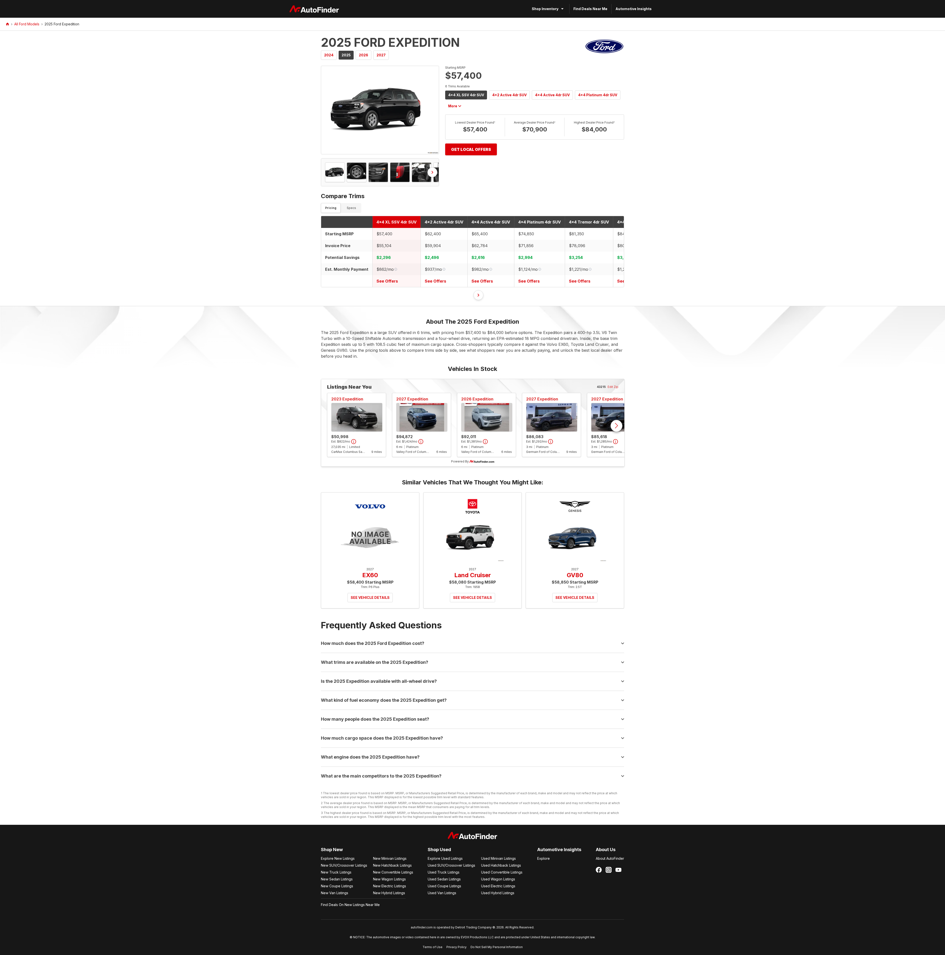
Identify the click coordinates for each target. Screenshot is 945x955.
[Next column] (478, 295)
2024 (328, 55)
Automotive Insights (633, 9)
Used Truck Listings (443, 872)
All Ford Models (26, 24)
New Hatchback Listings (392, 865)
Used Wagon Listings (498, 879)
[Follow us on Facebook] (599, 870)
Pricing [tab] (330, 208)
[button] (380, 110)
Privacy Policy (456, 947)
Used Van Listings (442, 893)
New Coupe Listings (337, 886)
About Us (605, 849)
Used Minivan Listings (498, 858)
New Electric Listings (389, 886)
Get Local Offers (471, 149)
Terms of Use (432, 947)
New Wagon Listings (389, 879)
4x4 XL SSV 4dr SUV (466, 95)
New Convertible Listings (393, 872)
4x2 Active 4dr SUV (509, 95)
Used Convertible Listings (501, 872)
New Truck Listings (336, 872)
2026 (363, 55)
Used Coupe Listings (444, 886)
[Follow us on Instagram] (609, 870)
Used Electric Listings (498, 886)
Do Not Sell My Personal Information (497, 947)
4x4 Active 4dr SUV (552, 95)
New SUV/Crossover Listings (344, 865)
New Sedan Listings (337, 879)
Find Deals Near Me (590, 9)
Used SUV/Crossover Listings (451, 865)
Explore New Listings (338, 858)
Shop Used (439, 849)
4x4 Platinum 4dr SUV (597, 95)
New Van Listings (334, 893)
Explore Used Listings (445, 858)
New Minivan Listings (390, 858)
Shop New (332, 849)
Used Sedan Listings (444, 879)
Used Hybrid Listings (497, 893)
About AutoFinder (610, 858)
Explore (543, 858)
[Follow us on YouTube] (618, 870)
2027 (381, 55)
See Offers (387, 281)
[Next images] (432, 172)
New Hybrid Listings (389, 893)
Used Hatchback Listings (501, 865)
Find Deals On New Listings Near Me (350, 905)
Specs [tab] (351, 208)
